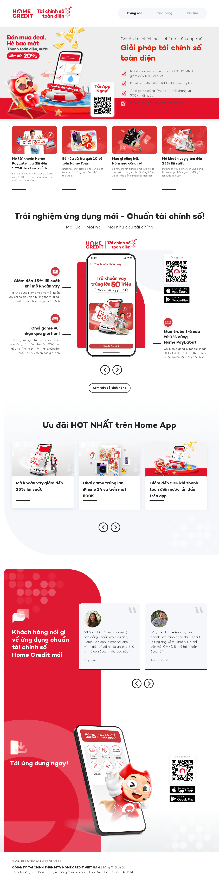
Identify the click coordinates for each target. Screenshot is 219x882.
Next (117, 370)
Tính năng (164, 13)
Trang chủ (135, 13)
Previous (105, 370)
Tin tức (192, 13)
